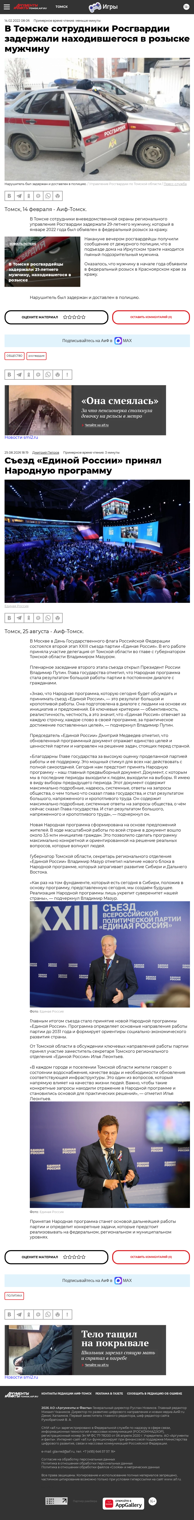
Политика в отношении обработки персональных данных (87, 1463)
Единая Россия (17, 606)
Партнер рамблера (85, 1501)
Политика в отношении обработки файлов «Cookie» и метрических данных (100, 1467)
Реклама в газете (109, 1393)
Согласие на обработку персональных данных (78, 1459)
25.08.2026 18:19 (16, 452)
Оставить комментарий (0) (151, 317)
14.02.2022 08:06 (17, 20)
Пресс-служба (175, 184)
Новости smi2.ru (21, 437)
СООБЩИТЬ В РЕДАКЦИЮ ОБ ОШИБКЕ (154, 1393)
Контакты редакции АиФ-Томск (66, 1393)
